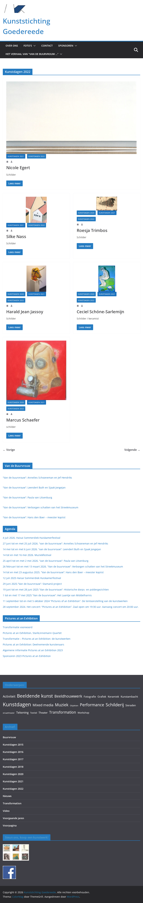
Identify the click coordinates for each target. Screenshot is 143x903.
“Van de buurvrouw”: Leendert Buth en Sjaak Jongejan (34, 487)
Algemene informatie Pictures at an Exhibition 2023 (33, 650)
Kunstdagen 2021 (16, 156)
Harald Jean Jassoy (24, 311)
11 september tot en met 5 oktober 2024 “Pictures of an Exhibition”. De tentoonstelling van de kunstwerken (65, 601)
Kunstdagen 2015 (13, 744)
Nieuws (7, 796)
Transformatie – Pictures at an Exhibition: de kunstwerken (36, 638)
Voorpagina (10, 825)
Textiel (33, 712)
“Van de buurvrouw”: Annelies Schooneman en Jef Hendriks (37, 477)
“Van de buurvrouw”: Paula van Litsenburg (27, 497)
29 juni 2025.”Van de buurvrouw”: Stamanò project (32, 583)
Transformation (62, 712)
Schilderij (115, 705)
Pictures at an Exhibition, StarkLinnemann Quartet (32, 633)
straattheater (9, 713)
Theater (43, 712)
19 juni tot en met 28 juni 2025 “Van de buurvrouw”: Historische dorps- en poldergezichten (56, 589)
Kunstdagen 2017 (13, 759)
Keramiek (113, 696)
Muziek (61, 705)
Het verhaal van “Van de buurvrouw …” (32, 54)
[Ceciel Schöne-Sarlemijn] (107, 279)
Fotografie (90, 696)
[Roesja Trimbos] (107, 203)
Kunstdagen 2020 (86, 213)
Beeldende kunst (35, 696)
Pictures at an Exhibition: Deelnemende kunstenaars (33, 644)
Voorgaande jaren (13, 818)
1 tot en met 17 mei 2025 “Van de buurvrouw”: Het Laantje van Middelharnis (47, 595)
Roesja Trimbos (92, 230)
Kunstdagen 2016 (13, 752)
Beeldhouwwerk (68, 696)
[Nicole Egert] (71, 117)
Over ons (12, 45)
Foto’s (28, 45)
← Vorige (9, 450)
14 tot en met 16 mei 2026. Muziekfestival (27, 555)
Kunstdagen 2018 (13, 766)
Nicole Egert (18, 167)
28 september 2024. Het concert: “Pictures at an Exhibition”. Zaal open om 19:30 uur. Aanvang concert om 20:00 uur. (71, 606)
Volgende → (132, 450)
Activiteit (9, 696)
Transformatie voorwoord (17, 627)
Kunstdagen (17, 704)
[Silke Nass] (36, 210)
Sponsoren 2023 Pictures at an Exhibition (27, 656)
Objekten (74, 705)
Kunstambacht (129, 696)
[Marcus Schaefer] (36, 370)
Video (6, 810)
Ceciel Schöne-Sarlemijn (100, 311)
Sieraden (130, 705)
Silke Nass (16, 236)
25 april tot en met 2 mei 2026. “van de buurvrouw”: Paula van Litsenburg (45, 560)
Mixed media (43, 704)
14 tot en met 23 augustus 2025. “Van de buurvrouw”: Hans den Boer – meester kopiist (53, 572)
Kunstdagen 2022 (36, 156)
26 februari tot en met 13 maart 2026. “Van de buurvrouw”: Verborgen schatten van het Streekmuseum (63, 566)
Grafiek (101, 696)
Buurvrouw (9, 737)
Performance (92, 705)
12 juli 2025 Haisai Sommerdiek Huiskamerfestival (32, 578)
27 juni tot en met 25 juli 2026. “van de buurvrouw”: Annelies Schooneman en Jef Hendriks (55, 543)
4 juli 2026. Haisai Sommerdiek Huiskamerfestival (31, 537)
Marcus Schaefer (23, 420)
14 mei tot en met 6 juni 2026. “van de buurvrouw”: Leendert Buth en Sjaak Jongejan (52, 549)
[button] (34, 45)
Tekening (22, 712)
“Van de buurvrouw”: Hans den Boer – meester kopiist (34, 517)
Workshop (83, 712)
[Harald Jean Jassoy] (36, 279)
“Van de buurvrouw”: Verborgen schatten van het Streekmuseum (40, 507)
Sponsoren (65, 45)
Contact (47, 45)
